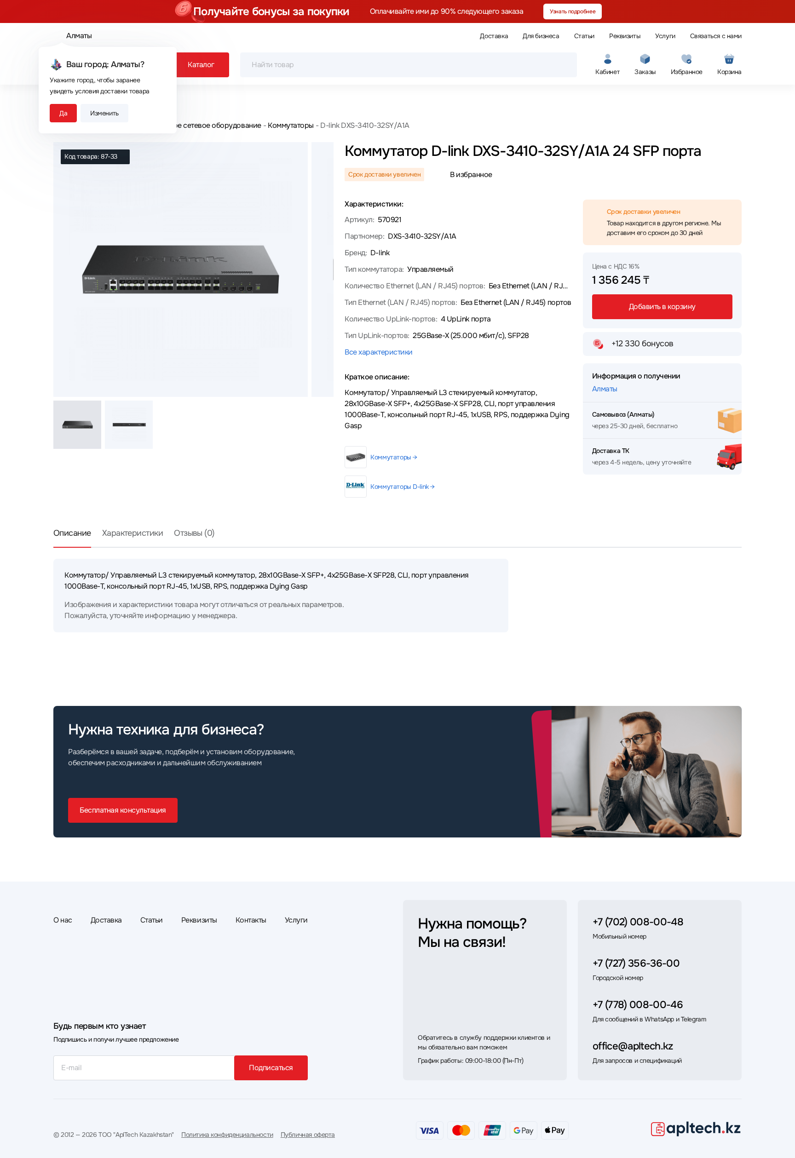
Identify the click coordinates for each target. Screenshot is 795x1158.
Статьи (584, 36)
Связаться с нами (716, 36)
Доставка (494, 36)
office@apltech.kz (633, 1046)
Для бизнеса (541, 36)
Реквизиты (624, 36)
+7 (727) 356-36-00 (636, 963)
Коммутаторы (291, 125)
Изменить (104, 113)
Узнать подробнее (572, 11)
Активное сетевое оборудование (205, 125)
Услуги (665, 36)
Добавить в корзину (662, 306)
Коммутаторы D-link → (402, 486)
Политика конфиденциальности (227, 1134)
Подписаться (271, 1067)
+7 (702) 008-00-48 (638, 922)
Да (63, 113)
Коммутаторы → (393, 457)
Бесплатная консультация (123, 810)
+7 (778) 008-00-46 (638, 1004)
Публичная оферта (308, 1134)
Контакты (251, 920)
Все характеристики (378, 352)
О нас (62, 920)
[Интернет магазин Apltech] (696, 1129)
